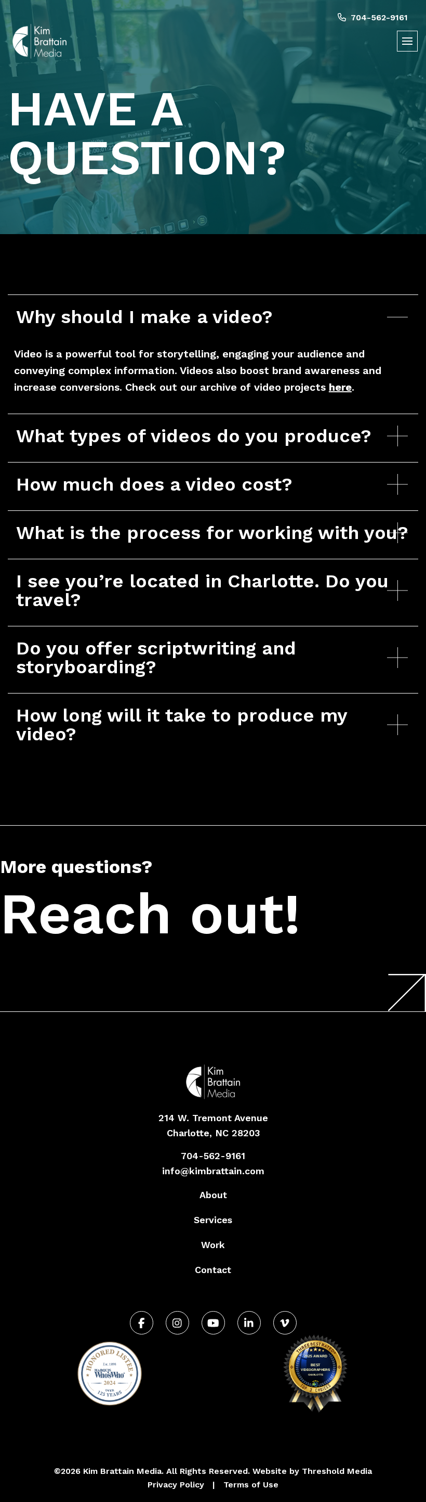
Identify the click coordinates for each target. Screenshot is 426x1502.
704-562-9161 (378, 17)
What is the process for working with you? (212, 533)
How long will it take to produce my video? (182, 724)
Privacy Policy (176, 1485)
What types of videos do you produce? (193, 436)
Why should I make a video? (144, 317)
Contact (213, 1269)
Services (213, 1219)
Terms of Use (250, 1485)
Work (213, 1244)
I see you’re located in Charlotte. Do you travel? (202, 590)
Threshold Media (337, 1471)
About (213, 1194)
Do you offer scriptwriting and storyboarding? (156, 657)
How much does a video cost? (154, 484)
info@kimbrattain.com (213, 1170)
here (340, 387)
